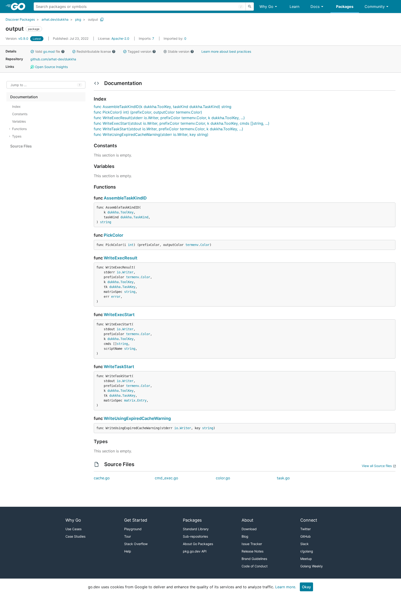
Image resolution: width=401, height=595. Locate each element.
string (105, 222)
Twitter (305, 529)
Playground (133, 529)
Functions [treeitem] (19, 129)
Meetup (306, 559)
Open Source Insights (51, 67)
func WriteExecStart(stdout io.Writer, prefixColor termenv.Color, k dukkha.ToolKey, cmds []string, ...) (181, 123)
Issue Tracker (252, 544)
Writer (127, 272)
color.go (223, 478)
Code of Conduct (255, 566)
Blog (245, 536)
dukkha (113, 212)
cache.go (102, 478)
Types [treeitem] (16, 136)
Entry (141, 400)
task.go (283, 478)
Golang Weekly (311, 566)
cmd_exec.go (166, 478)
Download (249, 529)
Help (127, 551)
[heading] (20, 6)
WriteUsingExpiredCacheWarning (137, 418)
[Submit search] (250, 6)
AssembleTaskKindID (125, 198)
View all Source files (377, 466)
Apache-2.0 (120, 38)
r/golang (306, 551)
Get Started (135, 520)
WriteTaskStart (119, 366)
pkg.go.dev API (195, 551)
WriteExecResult (120, 257)
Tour (127, 536)
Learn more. (285, 587)
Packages (344, 6)
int (130, 245)
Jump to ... (18, 85)
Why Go (266, 6)
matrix (129, 400)
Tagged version (139, 51)
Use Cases (73, 529)
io (118, 272)
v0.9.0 (17, 38)
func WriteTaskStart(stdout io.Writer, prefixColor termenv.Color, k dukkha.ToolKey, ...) (168, 129)
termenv (191, 245)
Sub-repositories (195, 536)
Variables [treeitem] (19, 121)
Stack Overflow (136, 544)
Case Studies (75, 536)
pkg (78, 19)
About (247, 520)
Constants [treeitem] (19, 114)
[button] (32, 51)
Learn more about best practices (226, 51)
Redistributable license (94, 51)
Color (205, 245)
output (93, 19)
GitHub (305, 536)
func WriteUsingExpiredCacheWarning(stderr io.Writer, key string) (151, 134)
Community (375, 6)
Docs (315, 6)
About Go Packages (198, 544)
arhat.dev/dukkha (55, 19)
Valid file (47, 51)
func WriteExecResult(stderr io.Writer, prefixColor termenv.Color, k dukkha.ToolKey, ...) (169, 117)
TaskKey (128, 287)
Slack (304, 544)
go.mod (49, 51)
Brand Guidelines (254, 559)
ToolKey (126, 212)
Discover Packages (20, 19)
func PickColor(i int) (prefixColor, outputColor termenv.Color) (148, 112)
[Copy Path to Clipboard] (102, 19)
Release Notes (252, 551)
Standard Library (196, 529)
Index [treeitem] (16, 106)
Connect (308, 520)
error (115, 296)
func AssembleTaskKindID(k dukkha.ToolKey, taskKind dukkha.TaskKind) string (162, 106)
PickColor (113, 235)
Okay (306, 587)
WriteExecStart (119, 314)
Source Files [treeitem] (21, 146)
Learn (294, 6)
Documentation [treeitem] (24, 97)
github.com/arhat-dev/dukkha (53, 59)
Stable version (178, 51)
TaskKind (140, 217)
